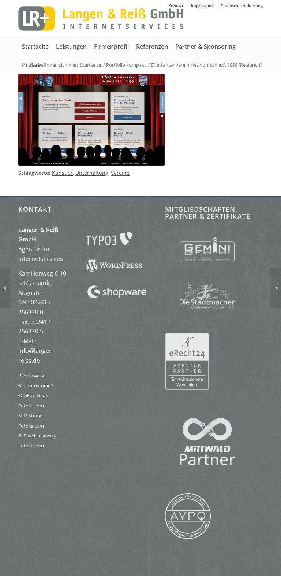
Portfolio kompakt (126, 65)
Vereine (120, 172)
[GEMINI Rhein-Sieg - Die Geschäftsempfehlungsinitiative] (214, 251)
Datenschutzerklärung (242, 5)
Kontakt (175, 5)
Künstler (62, 172)
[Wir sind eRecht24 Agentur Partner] (214, 360)
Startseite (90, 65)
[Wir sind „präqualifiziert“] (188, 537)
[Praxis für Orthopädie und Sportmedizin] (275, 288)
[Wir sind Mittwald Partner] (200, 463)
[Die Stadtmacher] (214, 293)
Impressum (202, 5)
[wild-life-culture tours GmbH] (5, 288)
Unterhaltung (91, 172)
